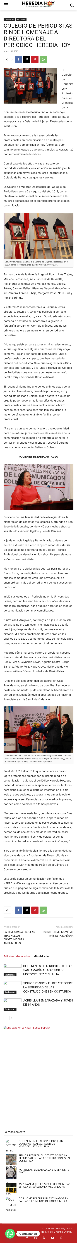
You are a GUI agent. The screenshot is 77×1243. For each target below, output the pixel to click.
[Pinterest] (34, 59)
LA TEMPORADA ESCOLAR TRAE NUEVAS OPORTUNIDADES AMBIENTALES (19, 937)
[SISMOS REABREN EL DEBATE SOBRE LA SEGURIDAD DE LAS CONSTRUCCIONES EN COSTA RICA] (12, 987)
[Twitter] (44, 1238)
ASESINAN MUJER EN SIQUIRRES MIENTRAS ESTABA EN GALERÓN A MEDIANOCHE (44, 1185)
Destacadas (9, 19)
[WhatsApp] (43, 59)
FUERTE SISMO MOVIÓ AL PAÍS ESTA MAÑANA (58, 933)
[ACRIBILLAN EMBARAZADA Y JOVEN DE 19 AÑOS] (12, 1004)
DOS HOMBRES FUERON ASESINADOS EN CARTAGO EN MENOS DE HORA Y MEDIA (43, 1199)
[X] (26, 59)
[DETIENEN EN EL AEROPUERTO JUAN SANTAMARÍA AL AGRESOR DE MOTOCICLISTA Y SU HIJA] (12, 970)
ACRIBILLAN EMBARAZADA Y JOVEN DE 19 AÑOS (44, 1171)
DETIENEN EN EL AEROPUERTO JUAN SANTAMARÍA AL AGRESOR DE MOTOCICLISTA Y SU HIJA (48, 970)
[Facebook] (18, 59)
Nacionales (21, 19)
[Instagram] (35, 1238)
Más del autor (42, 956)
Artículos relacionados (17, 956)
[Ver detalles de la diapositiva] (38, 1075)
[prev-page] (6, 1018)
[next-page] (11, 1018)
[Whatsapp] (61, 1238)
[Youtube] (52, 1238)
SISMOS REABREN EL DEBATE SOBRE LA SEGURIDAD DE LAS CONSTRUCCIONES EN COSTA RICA (48, 987)
